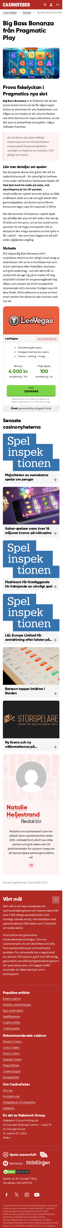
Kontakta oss (11, 1096)
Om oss (7, 1090)
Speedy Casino (12, 1059)
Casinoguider (11, 1028)
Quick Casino (11, 1053)
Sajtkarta (8, 1108)
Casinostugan (12, 1071)
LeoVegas (31, 389)
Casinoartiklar (11, 1022)
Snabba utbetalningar (17, 1004)
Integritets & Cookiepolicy (19, 1102)
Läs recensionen (47, 338)
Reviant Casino (12, 1041)
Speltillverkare (11, 1016)
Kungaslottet (11, 1077)
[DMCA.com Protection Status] (16, 1172)
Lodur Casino (11, 1047)
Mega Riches (11, 1065)
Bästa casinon (12, 998)
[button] (55, 899)
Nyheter (27, 12)
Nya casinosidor (13, 1010)
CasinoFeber (10, 12)
